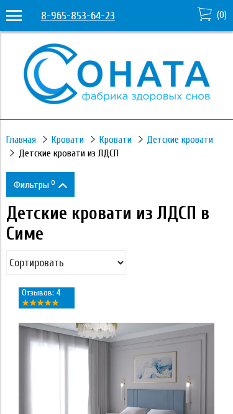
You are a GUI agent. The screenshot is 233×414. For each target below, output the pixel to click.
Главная (21, 139)
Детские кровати (180, 139)
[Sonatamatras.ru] (117, 100)
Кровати (68, 139)
